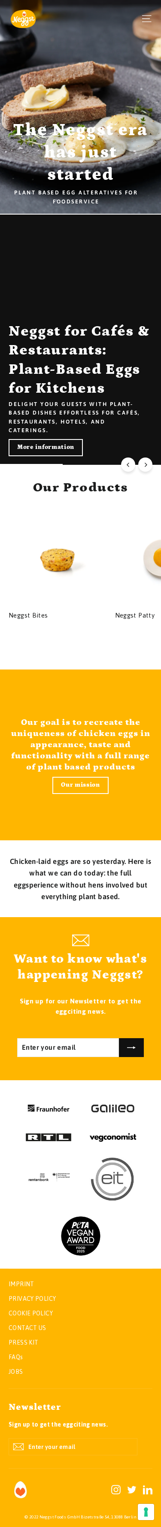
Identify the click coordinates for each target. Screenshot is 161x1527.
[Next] (145, 464)
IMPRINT (21, 1284)
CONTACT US (27, 1327)
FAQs (16, 1357)
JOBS (16, 1371)
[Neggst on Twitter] (132, 1489)
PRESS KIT (23, 1342)
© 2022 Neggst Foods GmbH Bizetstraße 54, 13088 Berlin (80, 1517)
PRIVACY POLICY (32, 1298)
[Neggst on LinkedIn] (147, 1489)
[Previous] (128, 464)
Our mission (80, 785)
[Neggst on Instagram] (116, 1489)
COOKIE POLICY (31, 1313)
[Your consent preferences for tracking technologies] (146, 1512)
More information (45, 447)
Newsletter (35, 1407)
